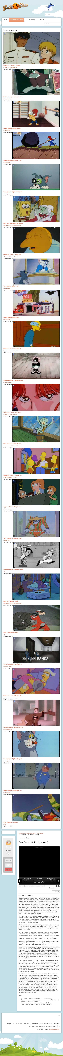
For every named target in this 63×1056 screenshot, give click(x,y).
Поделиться (35, 886)
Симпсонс (6, 256)
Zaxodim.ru (21, 833)
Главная (5, 19)
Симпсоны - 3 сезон (13, 256)
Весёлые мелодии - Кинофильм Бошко (13, 569)
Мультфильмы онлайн (17, 19)
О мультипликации (31, 19)
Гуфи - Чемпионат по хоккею (10, 822)
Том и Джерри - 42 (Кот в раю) (11, 286)
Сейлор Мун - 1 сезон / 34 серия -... (12, 412)
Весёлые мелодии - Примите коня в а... (13, 727)
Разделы (28, 838)
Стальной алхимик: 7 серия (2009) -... (12, 664)
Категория (35, 881)
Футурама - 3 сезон (12, 509)
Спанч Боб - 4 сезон (17, 446)
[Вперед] (58, 881)
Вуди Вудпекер (7, 130)
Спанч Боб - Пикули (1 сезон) (10, 601)
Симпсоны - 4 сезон (13, 698)
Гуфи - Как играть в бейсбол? (10, 632)
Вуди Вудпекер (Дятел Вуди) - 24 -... (12, 317)
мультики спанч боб (8, 225)
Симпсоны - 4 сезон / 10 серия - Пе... (12, 696)
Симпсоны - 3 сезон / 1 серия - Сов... (12, 254)
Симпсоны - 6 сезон (13, 477)
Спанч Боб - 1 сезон (17, 225)
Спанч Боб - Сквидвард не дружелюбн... (13, 223)
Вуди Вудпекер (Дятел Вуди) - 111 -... (12, 790)
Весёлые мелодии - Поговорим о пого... (13, 97)
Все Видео (22, 838)
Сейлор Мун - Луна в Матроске (10, 67)
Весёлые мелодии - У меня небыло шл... (13, 380)
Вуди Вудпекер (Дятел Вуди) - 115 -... (12, 160)
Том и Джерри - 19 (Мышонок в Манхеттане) (51, 879)
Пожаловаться (41, 886)
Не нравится (28, 886)
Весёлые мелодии (8, 99)
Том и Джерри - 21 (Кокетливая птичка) (27, 879)
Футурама (6, 509)
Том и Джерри (7, 194)
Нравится (22, 886)
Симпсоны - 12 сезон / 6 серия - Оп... (12, 349)
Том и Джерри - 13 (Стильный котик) (12, 538)
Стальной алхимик (8, 666)
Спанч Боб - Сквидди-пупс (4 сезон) (12, 444)
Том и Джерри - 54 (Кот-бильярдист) (12, 192)
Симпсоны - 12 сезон (13, 351)
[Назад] (20, 881)
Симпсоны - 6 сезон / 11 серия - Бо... (12, 475)
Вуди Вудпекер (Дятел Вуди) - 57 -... (12, 128)
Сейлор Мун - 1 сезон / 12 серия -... (12, 65)
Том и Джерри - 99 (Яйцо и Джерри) (12, 759)
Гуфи (5, 634)
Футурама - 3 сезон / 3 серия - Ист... (12, 507)
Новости (41, 19)
